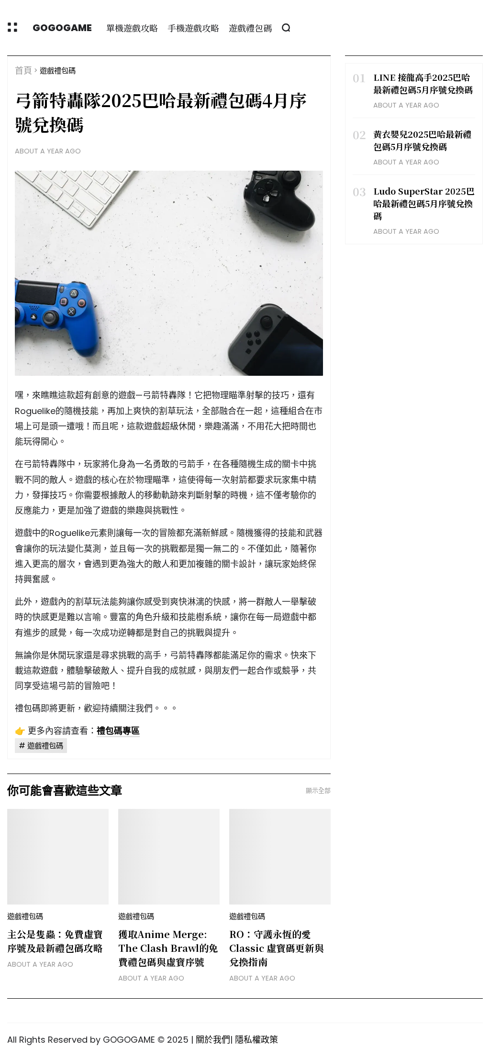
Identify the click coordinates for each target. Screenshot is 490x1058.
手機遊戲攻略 (193, 28)
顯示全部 (318, 790)
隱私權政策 (256, 1040)
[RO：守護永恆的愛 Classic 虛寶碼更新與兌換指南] (280, 857)
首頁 (23, 70)
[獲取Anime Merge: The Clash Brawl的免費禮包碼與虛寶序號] (169, 857)
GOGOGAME (62, 27)
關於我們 (213, 1040)
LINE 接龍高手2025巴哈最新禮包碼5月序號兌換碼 (423, 83)
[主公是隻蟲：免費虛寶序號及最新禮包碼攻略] (58, 857)
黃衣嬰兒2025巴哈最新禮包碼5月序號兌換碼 (422, 140)
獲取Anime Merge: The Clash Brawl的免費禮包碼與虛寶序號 (168, 948)
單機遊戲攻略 (132, 28)
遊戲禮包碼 (250, 28)
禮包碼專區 (118, 731)
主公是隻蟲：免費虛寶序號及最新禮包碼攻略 (55, 941)
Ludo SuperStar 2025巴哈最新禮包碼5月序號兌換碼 (424, 203)
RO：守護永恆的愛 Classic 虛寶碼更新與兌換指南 (276, 948)
